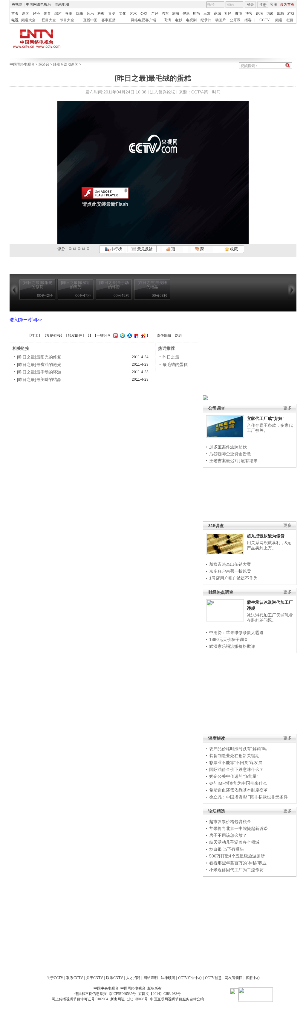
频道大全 (28, 20)
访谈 (269, 13)
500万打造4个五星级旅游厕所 (237, 856)
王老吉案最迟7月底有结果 (233, 460)
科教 (101, 13)
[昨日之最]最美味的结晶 (39, 379)
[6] (79, 248)
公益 (144, 13)
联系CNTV (114, 978)
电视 (15, 20)
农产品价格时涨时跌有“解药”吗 (238, 748)
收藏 (233, 249)
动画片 (220, 20)
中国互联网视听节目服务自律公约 (177, 999)
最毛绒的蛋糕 (175, 364)
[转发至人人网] (129, 335)
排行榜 (115, 249)
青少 (111, 13)
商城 (217, 13)
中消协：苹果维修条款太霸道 (236, 632)
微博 (238, 13)
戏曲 (79, 13)
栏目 (289, 20)
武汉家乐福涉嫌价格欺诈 (232, 646)
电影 (178, 20)
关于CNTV (94, 978)
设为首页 (287, 4)
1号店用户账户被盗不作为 (233, 578)
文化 (122, 13)
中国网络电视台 (38, 4)
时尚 (196, 13)
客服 (273, 4)
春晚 (68, 13)
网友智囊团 (234, 978)
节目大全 (67, 20)
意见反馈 (144, 249)
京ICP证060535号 (122, 994)
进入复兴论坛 (162, 92)
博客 (249, 13)
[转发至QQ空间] (122, 335)
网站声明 (150, 978)
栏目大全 (49, 20)
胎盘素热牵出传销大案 (230, 564)
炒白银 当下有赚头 (226, 849)
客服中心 (253, 978)
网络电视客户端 (143, 20)
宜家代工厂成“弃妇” (265, 418)
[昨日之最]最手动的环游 (39, 372)
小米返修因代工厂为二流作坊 (236, 869)
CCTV (264, 20)
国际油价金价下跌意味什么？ (236, 769)
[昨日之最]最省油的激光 (39, 364)
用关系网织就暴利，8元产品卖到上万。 (269, 545)
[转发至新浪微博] (142, 335)
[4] (74, 248)
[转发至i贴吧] (135, 335)
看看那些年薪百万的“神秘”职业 (238, 862)
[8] (83, 248)
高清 (167, 20)
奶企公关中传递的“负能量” (233, 776)
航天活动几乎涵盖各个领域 (234, 842)
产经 (154, 13)
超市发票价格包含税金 (230, 821)
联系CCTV (74, 978)
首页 (15, 13)
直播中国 (90, 20)
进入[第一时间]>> (26, 319)
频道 (278, 20)
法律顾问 (168, 978)
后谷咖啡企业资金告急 (230, 453)
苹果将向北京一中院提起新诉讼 (238, 828)
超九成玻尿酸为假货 (265, 535)
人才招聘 (133, 978)
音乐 (90, 13)
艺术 (133, 13)
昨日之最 (171, 357)
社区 (228, 13)
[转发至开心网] (115, 335)
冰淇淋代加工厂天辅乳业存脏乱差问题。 (270, 618)
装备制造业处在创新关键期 (234, 755)
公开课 (235, 20)
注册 (263, 5)
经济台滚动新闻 (65, 64)
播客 (248, 20)
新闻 (25, 13)
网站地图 (62, 4)
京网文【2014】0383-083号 (159, 994)
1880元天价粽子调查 (228, 639)
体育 (47, 13)
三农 (207, 13)
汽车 (165, 13)
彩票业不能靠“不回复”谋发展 (235, 762)
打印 (34, 335)
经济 (36, 13)
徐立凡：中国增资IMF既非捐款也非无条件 (248, 797)
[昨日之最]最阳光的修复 (39, 357)
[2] (70, 248)
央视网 (17, 4)
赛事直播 (108, 20)
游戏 (290, 13)
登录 (250, 5)
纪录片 (206, 20)
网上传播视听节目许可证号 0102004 (80, 999)
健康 (186, 13)
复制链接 (53, 335)
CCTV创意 (213, 978)
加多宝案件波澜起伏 (228, 446)
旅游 (175, 13)
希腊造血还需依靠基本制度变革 (238, 790)
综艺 (58, 13)
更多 (287, 408)
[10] (88, 248)
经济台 (44, 64)
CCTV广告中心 (190, 978)
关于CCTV (55, 978)
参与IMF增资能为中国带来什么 (238, 783)
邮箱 (280, 13)
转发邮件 (75, 335)
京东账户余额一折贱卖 (230, 571)
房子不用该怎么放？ (228, 835)
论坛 (259, 13)
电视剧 (191, 20)
